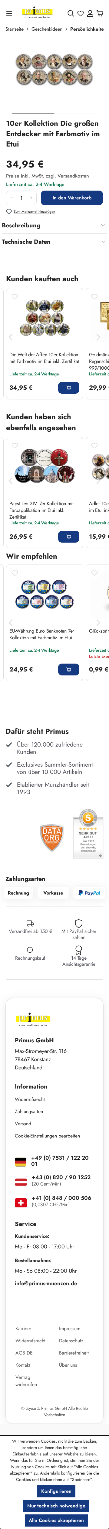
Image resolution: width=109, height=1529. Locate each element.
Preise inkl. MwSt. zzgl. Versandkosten (47, 175)
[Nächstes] (98, 337)
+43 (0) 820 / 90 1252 (61, 1177)
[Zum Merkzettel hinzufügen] (15, 297)
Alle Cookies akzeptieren (56, 1520)
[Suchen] (71, 13)
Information (31, 1086)
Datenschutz (71, 1340)
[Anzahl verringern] (11, 198)
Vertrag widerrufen (26, 1381)
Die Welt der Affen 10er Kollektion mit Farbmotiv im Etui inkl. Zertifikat (44, 358)
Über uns (68, 1365)
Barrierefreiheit (74, 1352)
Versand (23, 1123)
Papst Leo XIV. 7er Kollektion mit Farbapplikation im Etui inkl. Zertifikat (41, 510)
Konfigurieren (56, 1491)
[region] (54, 78)
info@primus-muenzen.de (46, 1283)
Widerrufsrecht (30, 1099)
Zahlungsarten (29, 1111)
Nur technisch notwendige (56, 1505)
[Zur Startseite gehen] (37, 13)
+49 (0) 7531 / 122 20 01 (60, 1161)
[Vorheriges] (10, 337)
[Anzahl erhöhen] (31, 198)
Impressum (69, 1328)
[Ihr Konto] (90, 13)
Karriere (23, 1328)
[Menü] (10, 13)
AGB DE (24, 1352)
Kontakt (22, 1365)
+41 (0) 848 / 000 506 (61, 1198)
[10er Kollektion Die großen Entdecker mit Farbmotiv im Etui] (54, 73)
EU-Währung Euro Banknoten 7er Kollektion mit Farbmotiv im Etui (41, 634)
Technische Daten (26, 241)
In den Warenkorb (72, 197)
